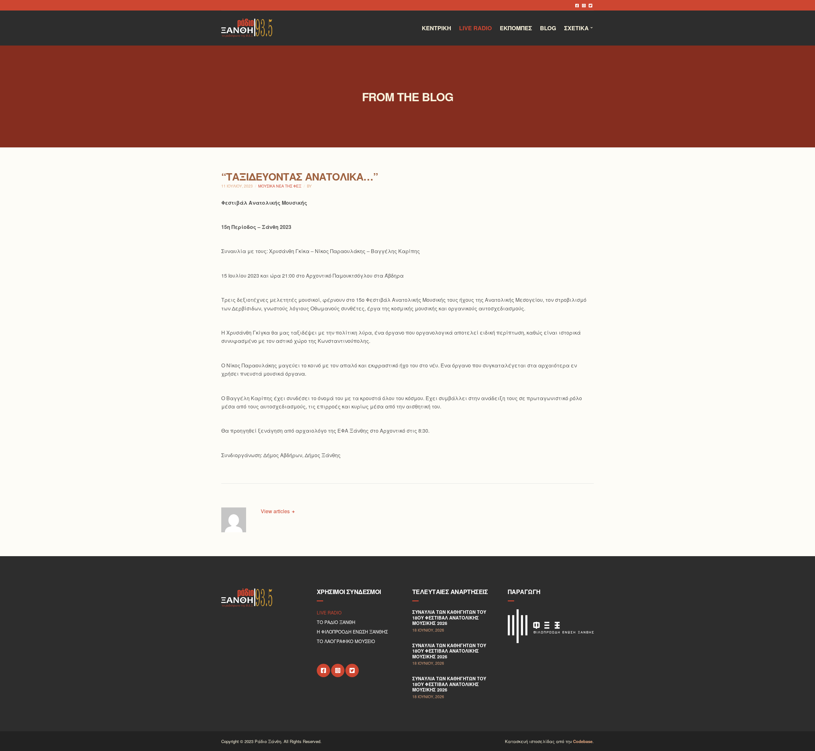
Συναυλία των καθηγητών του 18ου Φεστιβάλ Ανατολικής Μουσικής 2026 (449, 617)
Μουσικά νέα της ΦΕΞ (279, 185)
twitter (590, 5)
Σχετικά (576, 28)
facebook (577, 5)
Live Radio (475, 28)
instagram (584, 5)
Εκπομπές (516, 28)
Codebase (582, 741)
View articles (276, 511)
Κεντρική (436, 28)
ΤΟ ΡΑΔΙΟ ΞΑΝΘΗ (336, 622)
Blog (548, 28)
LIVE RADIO (329, 612)
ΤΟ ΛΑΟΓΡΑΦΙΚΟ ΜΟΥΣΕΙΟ (346, 641)
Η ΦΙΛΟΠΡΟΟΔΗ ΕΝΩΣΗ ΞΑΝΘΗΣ (352, 631)
